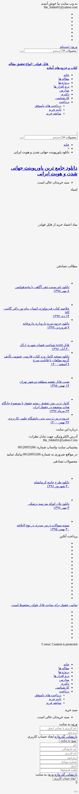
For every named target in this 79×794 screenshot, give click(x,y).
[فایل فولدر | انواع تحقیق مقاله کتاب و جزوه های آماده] (63, 129)
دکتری (65, 94)
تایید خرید (55, 109)
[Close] (75, 791)
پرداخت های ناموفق (48, 105)
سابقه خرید (53, 113)
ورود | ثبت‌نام (68, 46)
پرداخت (64, 102)
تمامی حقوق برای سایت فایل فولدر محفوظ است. (44, 605)
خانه (66, 75)
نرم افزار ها (61, 86)
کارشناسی (62, 98)
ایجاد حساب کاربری (65, 778)
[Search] (21, 51)
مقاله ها (64, 78)
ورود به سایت (68, 740)
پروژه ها (63, 82)
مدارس (64, 90)
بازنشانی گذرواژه (65, 736)
